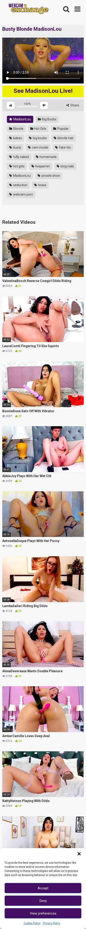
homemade (48, 157)
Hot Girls (40, 128)
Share (74, 105)
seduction (19, 185)
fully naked (20, 157)
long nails (67, 166)
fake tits (64, 147)
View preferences (43, 913)
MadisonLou (22, 119)
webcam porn (22, 194)
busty (16, 147)
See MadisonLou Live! (43, 90)
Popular (63, 128)
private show (50, 175)
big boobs (39, 138)
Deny (43, 901)
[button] (79, 854)
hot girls (18, 166)
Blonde (18, 128)
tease (41, 185)
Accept (43, 888)
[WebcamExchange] (26, 9)
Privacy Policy (51, 923)
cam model (39, 147)
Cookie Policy (32, 923)
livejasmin (42, 166)
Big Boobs (48, 119)
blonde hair (65, 138)
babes (17, 138)
